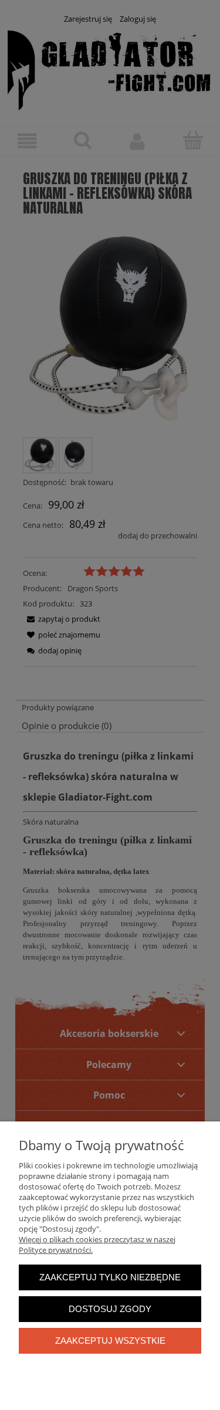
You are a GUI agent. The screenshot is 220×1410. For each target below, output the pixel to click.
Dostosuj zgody (110, 1309)
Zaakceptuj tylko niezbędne (110, 1277)
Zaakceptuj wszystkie (110, 1340)
